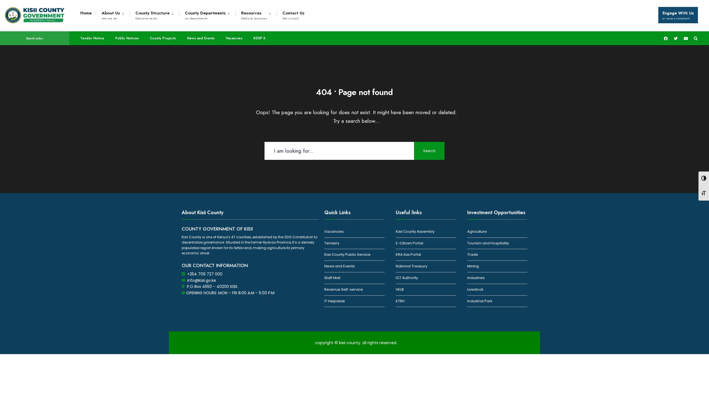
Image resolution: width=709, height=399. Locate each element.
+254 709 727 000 (204, 274)
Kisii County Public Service (347, 254)
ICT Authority (407, 277)
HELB (400, 289)
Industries (476, 277)
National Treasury (411, 266)
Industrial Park (479, 301)
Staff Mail (332, 277)
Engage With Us (678, 15)
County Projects (163, 38)
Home (86, 13)
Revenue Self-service (343, 289)
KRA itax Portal (408, 254)
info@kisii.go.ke (201, 280)
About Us (111, 15)
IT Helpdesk (334, 301)
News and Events (201, 38)
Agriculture (477, 231)
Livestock (475, 289)
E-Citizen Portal (409, 243)
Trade (472, 254)
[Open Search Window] (696, 38)
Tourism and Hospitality (488, 243)
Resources (254, 15)
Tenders (331, 243)
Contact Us (293, 15)
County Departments (205, 15)
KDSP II (259, 38)
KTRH (400, 301)
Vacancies (234, 38)
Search (429, 151)
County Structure (152, 15)
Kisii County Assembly (415, 231)
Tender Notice (92, 38)
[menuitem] (113, 14)
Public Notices (127, 38)
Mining (473, 266)
